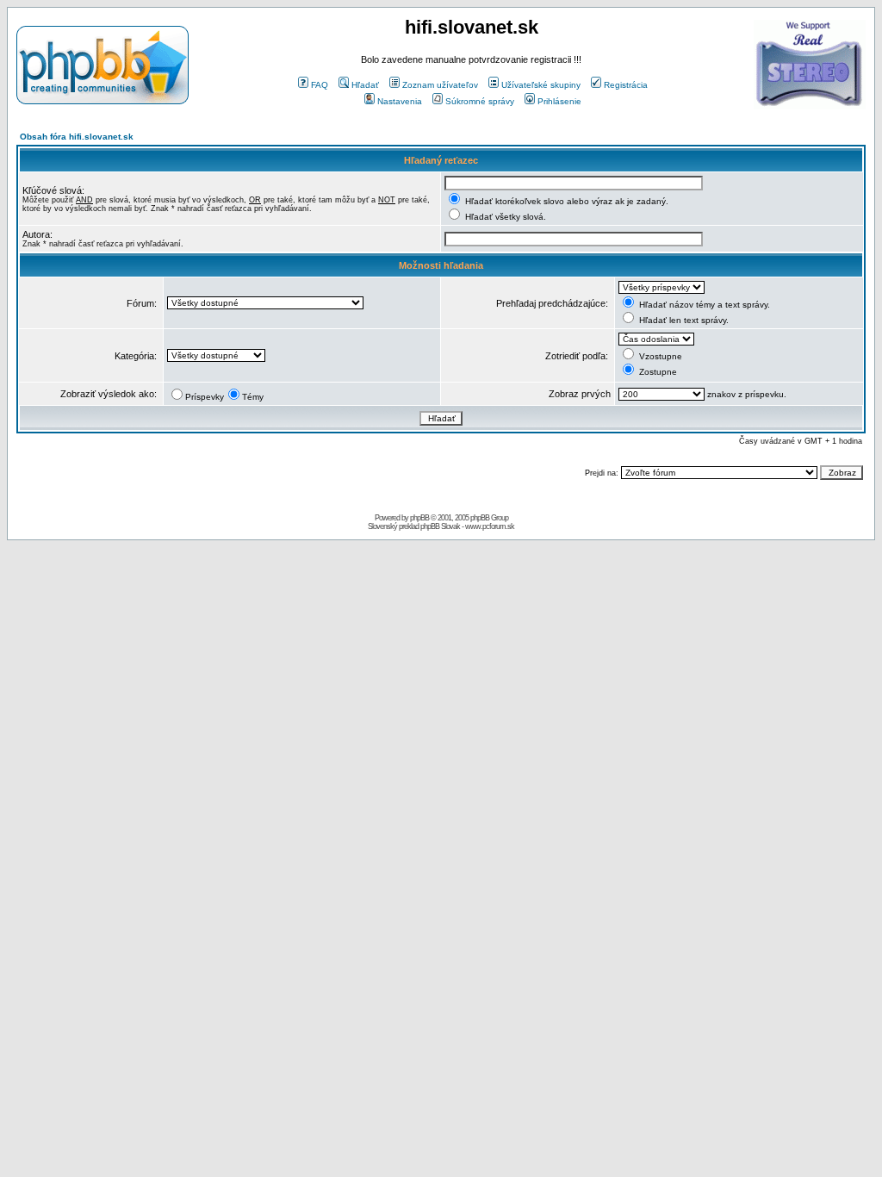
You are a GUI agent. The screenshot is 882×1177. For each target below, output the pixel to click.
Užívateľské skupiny (541, 85)
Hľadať (365, 85)
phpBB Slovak (440, 526)
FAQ (319, 85)
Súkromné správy (479, 101)
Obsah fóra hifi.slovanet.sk (77, 136)
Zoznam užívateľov (440, 85)
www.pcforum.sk (489, 526)
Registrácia (626, 85)
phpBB (419, 518)
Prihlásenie (559, 101)
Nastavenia (399, 101)
